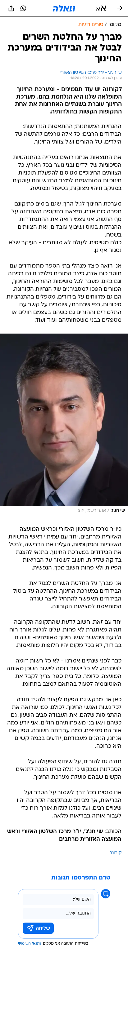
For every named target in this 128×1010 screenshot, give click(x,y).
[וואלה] (64, 8)
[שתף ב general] (11, 8)
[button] (101, 8)
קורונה (115, 853)
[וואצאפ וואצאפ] (23, 8)
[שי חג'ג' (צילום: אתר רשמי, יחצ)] (64, 425)
